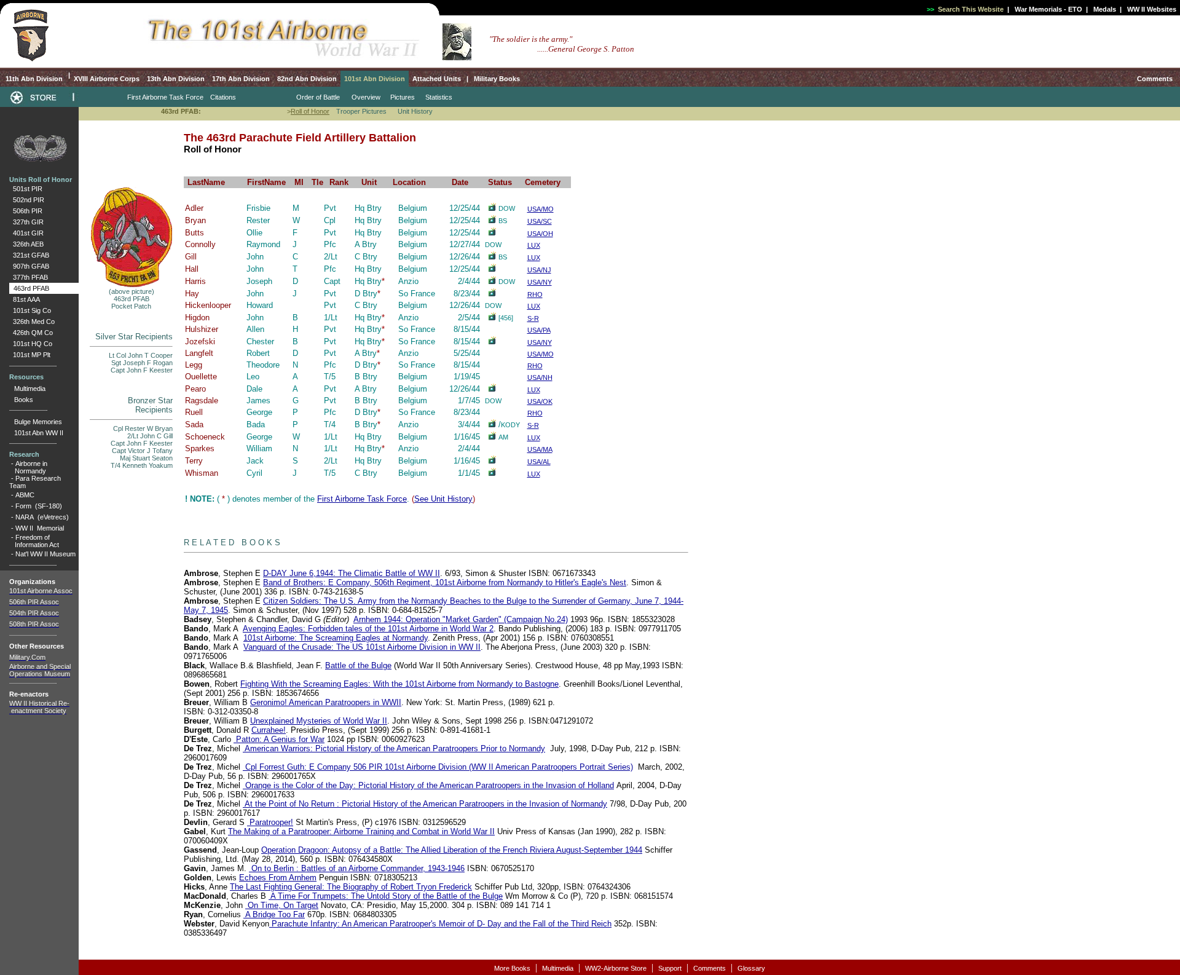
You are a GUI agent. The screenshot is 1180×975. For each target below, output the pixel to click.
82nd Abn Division (307, 78)
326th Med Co (32, 321)
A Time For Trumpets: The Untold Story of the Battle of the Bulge (386, 896)
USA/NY (539, 282)
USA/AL (539, 461)
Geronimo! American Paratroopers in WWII (325, 702)
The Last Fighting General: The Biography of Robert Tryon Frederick (351, 886)
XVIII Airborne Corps (107, 78)
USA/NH (540, 377)
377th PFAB (28, 277)
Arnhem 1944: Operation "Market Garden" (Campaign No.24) (460, 619)
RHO (535, 294)
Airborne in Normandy (28, 467)
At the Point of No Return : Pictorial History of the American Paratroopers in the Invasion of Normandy (425, 803)
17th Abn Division (241, 78)
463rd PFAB (29, 288)
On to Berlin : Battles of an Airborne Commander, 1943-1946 (357, 868)
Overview (366, 97)
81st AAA (24, 299)
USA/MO (540, 209)
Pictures (402, 97)
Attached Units (436, 78)
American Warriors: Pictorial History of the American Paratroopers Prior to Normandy (394, 748)
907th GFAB (29, 266)
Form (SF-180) (38, 506)
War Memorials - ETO (1048, 9)
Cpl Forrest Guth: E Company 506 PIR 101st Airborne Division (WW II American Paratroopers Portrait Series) (438, 767)
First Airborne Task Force (362, 498)
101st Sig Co (30, 310)
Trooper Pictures (361, 111)
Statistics (438, 97)
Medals (1104, 9)
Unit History (415, 111)
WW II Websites (1151, 9)
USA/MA (540, 449)
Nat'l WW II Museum (45, 554)
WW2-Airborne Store (616, 968)
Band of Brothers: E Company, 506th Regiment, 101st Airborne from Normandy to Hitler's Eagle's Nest (444, 582)
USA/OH (540, 233)
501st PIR (25, 188)
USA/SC (539, 221)
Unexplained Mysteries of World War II (318, 720)
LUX (533, 245)
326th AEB (26, 244)
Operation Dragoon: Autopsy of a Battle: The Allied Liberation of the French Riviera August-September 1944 (451, 850)
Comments (1155, 78)
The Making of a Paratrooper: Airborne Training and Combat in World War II (361, 831)
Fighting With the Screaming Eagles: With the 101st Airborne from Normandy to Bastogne (399, 684)
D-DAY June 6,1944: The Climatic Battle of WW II (351, 573)
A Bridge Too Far (274, 914)
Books (23, 399)
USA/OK (540, 401)
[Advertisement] (923, 523)
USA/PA (539, 330)
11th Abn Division (33, 78)
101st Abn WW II (38, 432)
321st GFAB (29, 255)
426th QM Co (31, 332)
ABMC (24, 495)
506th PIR (25, 211)
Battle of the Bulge (358, 665)
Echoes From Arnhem (278, 877)
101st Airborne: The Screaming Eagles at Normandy (335, 637)
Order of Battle (318, 97)
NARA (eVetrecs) (42, 517)
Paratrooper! (270, 822)
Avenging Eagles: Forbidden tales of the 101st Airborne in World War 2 (368, 628)
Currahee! (268, 730)
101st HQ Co (30, 343)
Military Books (496, 78)
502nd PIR (26, 199)
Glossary (751, 968)
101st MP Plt (29, 354)
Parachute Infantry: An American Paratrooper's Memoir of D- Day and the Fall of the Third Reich (440, 923)
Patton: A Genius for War (279, 739)
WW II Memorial (39, 528)
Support (670, 968)
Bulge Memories (38, 421)
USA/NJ (539, 270)
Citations (223, 97)
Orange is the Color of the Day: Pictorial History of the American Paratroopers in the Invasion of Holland (428, 785)
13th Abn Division (176, 78)
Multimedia (29, 388)
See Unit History (443, 498)
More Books (512, 968)
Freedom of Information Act (34, 541)
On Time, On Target (281, 905)
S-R (533, 318)
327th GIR (26, 222)
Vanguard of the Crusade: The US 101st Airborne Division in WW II (362, 647)
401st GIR (26, 233)
